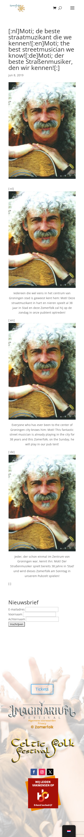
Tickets (42, 689)
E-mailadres (16, 609)
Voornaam (15, 614)
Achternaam (17, 619)
